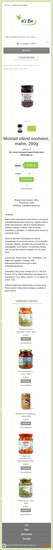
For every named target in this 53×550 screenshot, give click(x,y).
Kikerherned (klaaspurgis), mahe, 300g (26, 415)
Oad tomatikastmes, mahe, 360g (26, 372)
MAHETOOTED (15, 65)
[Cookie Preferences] (3, 546)
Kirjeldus (9, 215)
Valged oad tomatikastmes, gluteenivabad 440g (25, 458)
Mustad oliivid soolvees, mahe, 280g (15, 69)
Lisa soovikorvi (26, 189)
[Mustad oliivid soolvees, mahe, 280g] (31, 128)
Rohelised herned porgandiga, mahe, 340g (25, 330)
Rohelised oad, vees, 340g (26, 502)
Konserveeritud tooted (29, 65)
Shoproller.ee (46, 545)
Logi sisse (7, 5)
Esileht (5, 65)
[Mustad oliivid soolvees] (20, 128)
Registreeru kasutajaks (20, 5)
